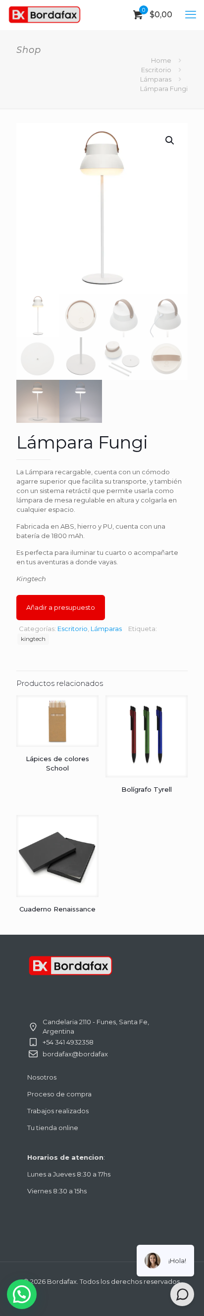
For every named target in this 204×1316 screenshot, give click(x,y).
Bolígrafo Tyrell (146, 789)
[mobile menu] (190, 14)
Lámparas (155, 79)
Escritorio (156, 70)
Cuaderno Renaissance (57, 909)
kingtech (33, 638)
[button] (170, 140)
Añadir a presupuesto (60, 607)
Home (161, 60)
